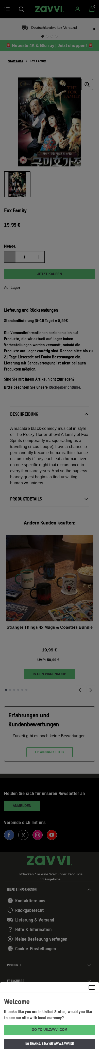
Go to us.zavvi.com (49, 1030)
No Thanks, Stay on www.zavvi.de (49, 1044)
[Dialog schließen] (92, 987)
